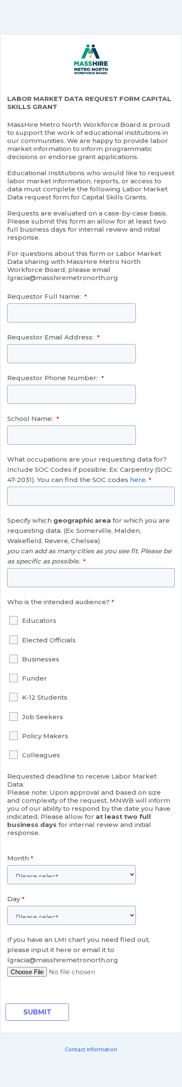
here (138, 480)
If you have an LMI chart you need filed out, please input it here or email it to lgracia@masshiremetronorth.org (78, 950)
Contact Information (91, 1049)
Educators (40, 620)
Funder (34, 678)
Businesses (41, 659)
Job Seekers (42, 717)
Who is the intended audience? (58, 602)
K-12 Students (44, 697)
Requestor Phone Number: (53, 378)
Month (18, 858)
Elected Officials (49, 640)
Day (13, 899)
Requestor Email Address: (51, 337)
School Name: (31, 419)
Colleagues (41, 755)
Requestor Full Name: (45, 296)
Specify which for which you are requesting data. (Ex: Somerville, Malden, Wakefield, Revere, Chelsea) (89, 540)
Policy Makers (45, 736)
